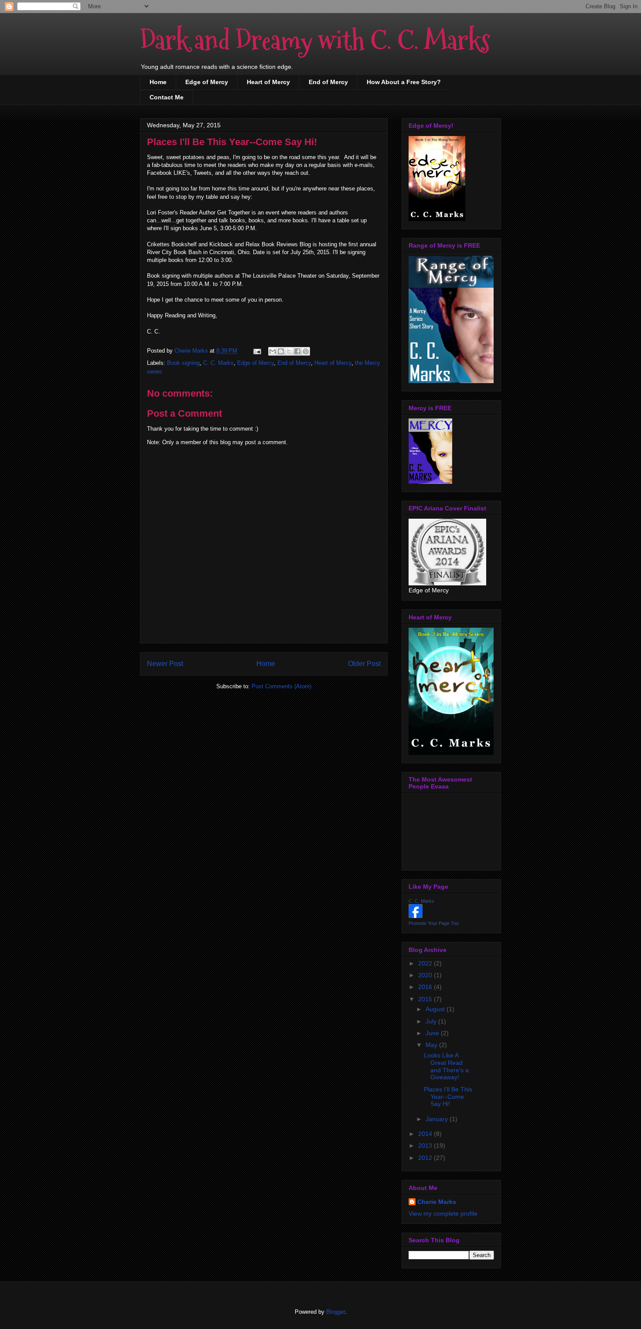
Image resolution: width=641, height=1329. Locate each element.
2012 (426, 1157)
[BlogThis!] (280, 351)
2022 (426, 963)
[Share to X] (289, 351)
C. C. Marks (218, 363)
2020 (426, 975)
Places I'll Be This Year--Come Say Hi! (448, 1097)
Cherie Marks (436, 1201)
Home (158, 81)
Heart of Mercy (268, 81)
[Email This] (272, 351)
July (432, 1021)
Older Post (364, 663)
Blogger (335, 1312)
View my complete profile (443, 1213)
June (433, 1033)
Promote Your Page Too (434, 923)
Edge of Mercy (206, 81)
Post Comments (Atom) (281, 686)
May (432, 1044)
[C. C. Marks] (416, 915)
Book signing (183, 363)
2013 (426, 1145)
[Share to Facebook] (297, 351)
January (438, 1118)
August (436, 1009)
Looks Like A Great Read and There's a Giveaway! (446, 1066)
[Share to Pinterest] (305, 351)
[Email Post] (256, 350)
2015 (426, 999)
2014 (426, 1133)
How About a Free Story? (404, 81)
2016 (426, 986)
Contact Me (167, 97)
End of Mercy (328, 81)
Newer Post (165, 663)
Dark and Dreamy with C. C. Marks (315, 41)
